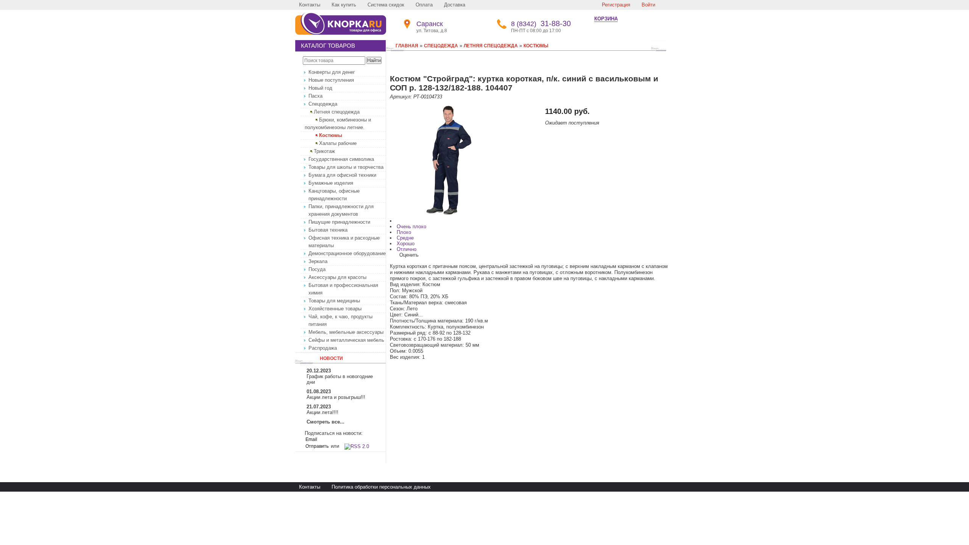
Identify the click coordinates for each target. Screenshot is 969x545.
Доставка (454, 5)
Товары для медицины (334, 301)
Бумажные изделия (330, 183)
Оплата (424, 5)
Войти (648, 5)
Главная (407, 45)
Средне (405, 238)
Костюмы (330, 135)
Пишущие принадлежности (339, 222)
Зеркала (317, 261)
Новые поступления (331, 80)
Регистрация (616, 5)
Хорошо (405, 243)
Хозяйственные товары (334, 308)
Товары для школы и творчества (345, 167)
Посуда (317, 269)
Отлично (406, 249)
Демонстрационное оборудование (347, 253)
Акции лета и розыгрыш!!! (336, 397)
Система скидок (386, 5)
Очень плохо (411, 226)
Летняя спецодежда (337, 112)
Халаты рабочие (338, 143)
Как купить (344, 5)
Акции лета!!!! (322, 412)
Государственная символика (341, 159)
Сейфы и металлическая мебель (346, 340)
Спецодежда (322, 104)
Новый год (320, 88)
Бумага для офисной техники (342, 175)
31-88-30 (541, 23)
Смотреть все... (325, 422)
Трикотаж (324, 151)
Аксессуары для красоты (337, 277)
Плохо (404, 232)
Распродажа (322, 348)
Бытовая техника (327, 230)
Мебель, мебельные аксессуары (345, 332)
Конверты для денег (331, 72)
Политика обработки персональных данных (381, 487)
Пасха (315, 96)
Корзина (606, 19)
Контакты (309, 5)
